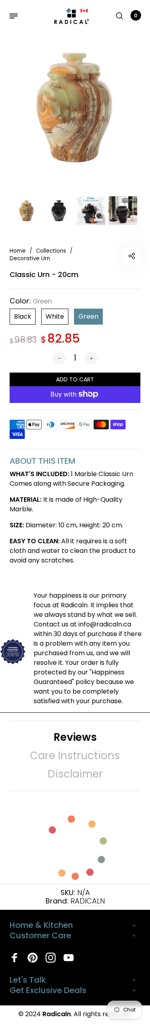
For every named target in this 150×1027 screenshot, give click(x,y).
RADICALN (87, 901)
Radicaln (56, 1014)
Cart (135, 15)
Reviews (75, 737)
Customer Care (40, 935)
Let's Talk (28, 980)
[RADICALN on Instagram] (51, 958)
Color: (31, 301)
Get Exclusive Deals (48, 990)
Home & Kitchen (41, 925)
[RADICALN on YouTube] (69, 958)
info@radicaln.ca (104, 624)
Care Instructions (75, 755)
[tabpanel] (75, 107)
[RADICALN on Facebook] (15, 958)
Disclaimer (75, 774)
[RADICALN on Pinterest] (33, 958)
